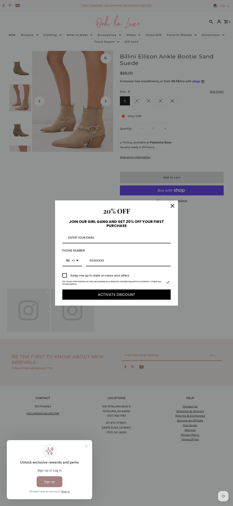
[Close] (172, 205)
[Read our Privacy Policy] (168, 282)
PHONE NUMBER (73, 250)
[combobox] (72, 261)
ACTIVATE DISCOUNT (116, 294)
